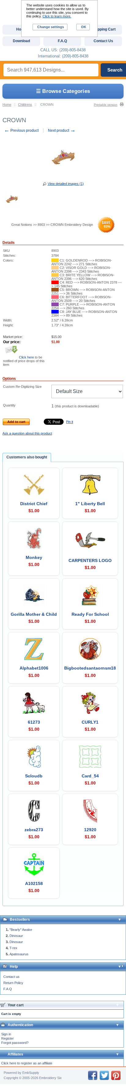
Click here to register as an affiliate (26, 1063)
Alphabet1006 (34, 668)
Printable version (105, 104)
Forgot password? (14, 1043)
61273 (34, 722)
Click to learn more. (57, 16)
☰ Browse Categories (63, 91)
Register (7, 1038)
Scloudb (34, 775)
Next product (62, 130)
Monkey (34, 557)
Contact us (11, 977)
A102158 (34, 883)
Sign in (6, 1034)
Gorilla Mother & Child (34, 614)
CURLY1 (90, 722)
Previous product (21, 130)
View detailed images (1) (66, 183)
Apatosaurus (18, 954)
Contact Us (103, 41)
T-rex (13, 948)
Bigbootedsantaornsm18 (90, 668)
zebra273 (33, 829)
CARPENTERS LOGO (90, 560)
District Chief (33, 503)
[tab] (26, 457)
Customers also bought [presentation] (26, 457)
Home (6, 104)
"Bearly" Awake (20, 929)
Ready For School (90, 614)
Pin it (69, 422)
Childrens (25, 104)
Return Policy (13, 983)
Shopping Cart (103, 29)
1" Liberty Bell (90, 503)
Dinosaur (16, 936)
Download (21, 41)
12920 (90, 829)
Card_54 (90, 775)
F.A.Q (7, 989)
